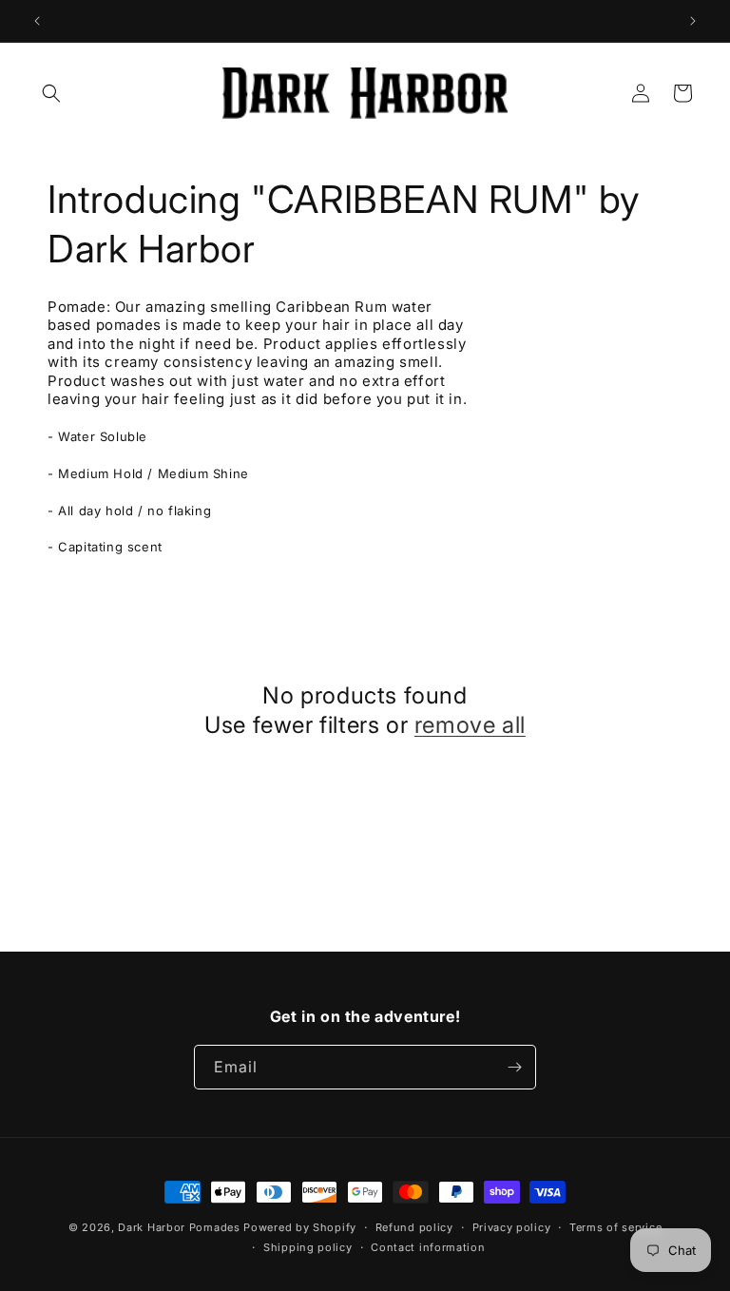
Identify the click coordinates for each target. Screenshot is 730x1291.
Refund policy (414, 1227)
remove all (470, 725)
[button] (51, 93)
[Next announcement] (693, 21)
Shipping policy (308, 1247)
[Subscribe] (514, 1067)
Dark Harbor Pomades (180, 1227)
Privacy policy (511, 1227)
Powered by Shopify (299, 1227)
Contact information (428, 1247)
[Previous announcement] (37, 21)
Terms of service (615, 1227)
